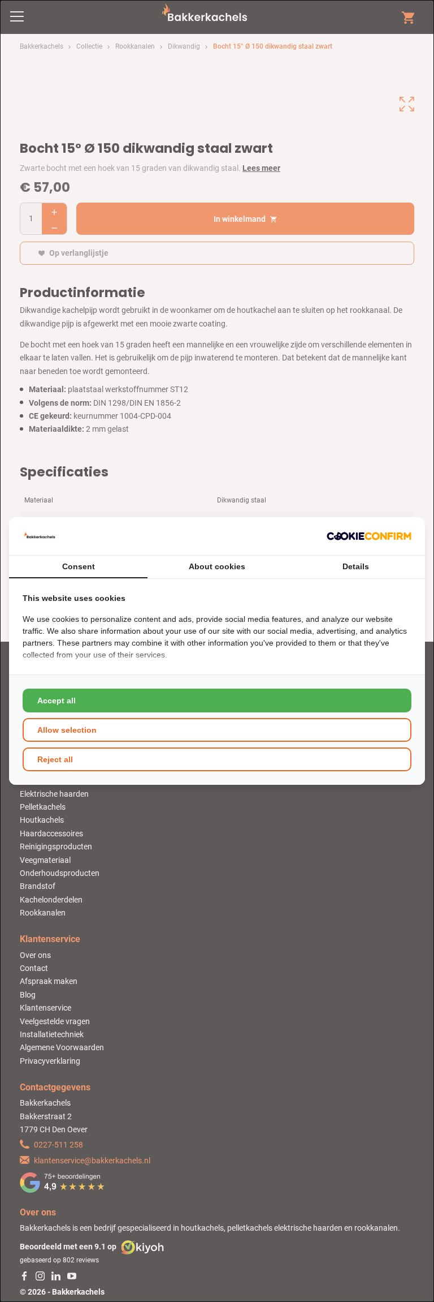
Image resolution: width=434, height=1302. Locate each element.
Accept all (56, 700)
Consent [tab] (78, 566)
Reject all (55, 759)
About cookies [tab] (217, 566)
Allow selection (67, 729)
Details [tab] (355, 566)
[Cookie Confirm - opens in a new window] (369, 536)
